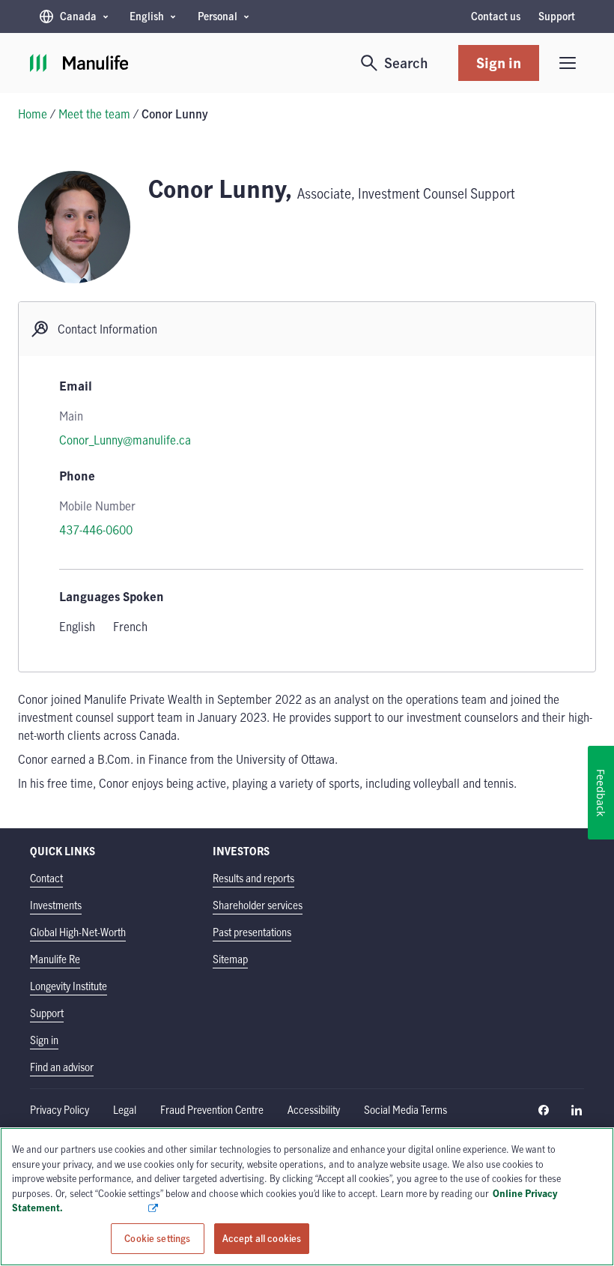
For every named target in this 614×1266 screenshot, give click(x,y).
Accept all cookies (261, 1237)
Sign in (498, 62)
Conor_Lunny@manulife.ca (125, 440)
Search (406, 62)
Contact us (495, 16)
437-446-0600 (96, 530)
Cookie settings (157, 1237)
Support (556, 16)
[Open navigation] (567, 63)
